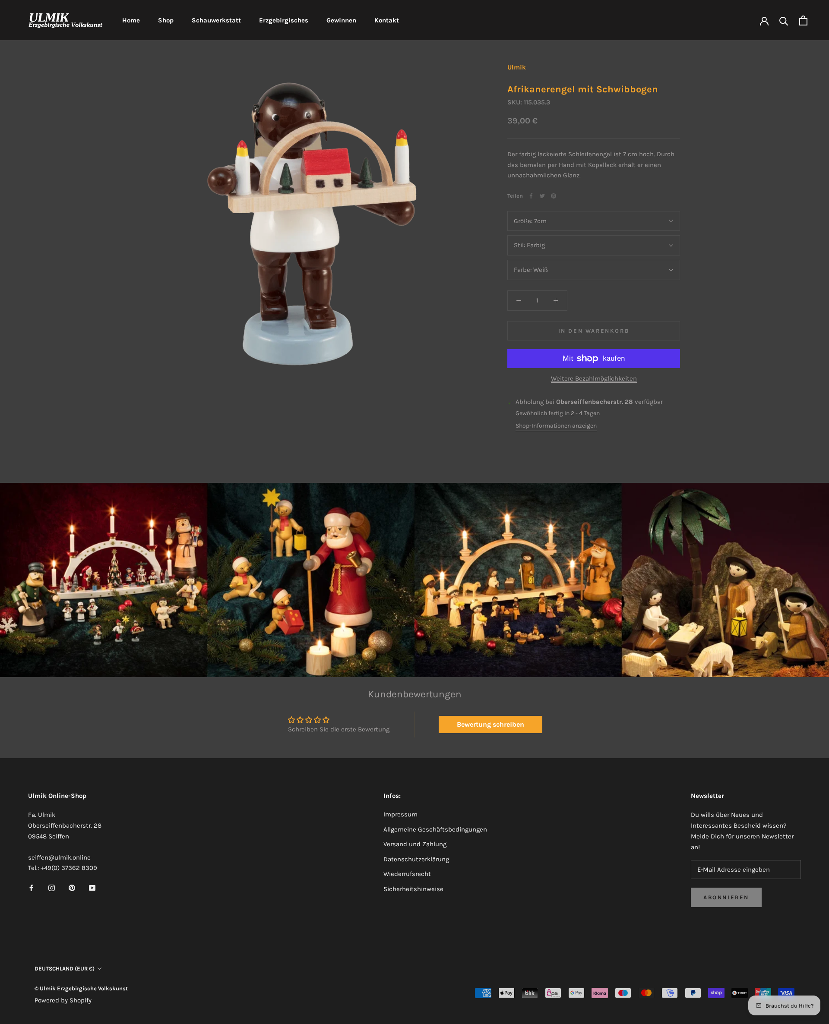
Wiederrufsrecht (407, 874)
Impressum (400, 814)
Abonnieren (726, 897)
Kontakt (386, 20)
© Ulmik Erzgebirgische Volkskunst (81, 988)
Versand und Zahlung (414, 844)
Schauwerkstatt (216, 20)
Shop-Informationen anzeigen (556, 425)
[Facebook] (531, 195)
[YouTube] (92, 887)
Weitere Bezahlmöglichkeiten (594, 378)
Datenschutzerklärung (416, 859)
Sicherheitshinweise (413, 889)
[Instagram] (51, 887)
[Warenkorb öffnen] (803, 20)
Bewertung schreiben (490, 724)
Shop (166, 20)
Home (131, 20)
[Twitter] (542, 195)
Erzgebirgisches (283, 20)
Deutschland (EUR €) (65, 968)
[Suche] (783, 20)
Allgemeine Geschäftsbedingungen (435, 829)
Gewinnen (341, 20)
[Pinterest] (553, 195)
